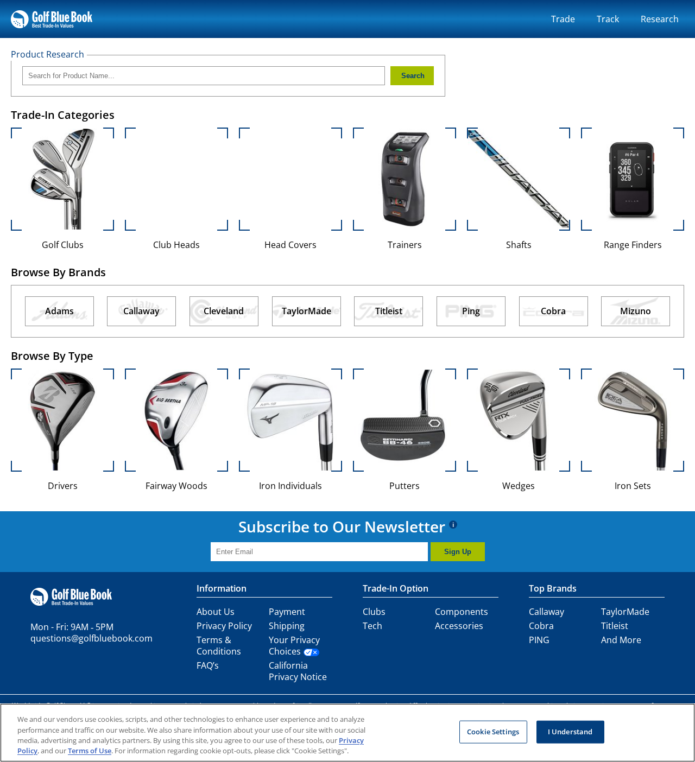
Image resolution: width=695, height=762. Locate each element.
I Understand (570, 731)
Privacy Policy (224, 626)
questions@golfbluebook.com (91, 638)
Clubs (374, 612)
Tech (372, 626)
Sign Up (457, 552)
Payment (287, 612)
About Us (216, 612)
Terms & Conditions (219, 645)
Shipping (287, 626)
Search (413, 76)
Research (660, 19)
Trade (563, 19)
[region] (347, 732)
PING (539, 640)
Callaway (546, 612)
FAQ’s (208, 665)
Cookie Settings (493, 731)
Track (608, 19)
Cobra (541, 626)
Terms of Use (89, 750)
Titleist (614, 626)
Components (461, 612)
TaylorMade (625, 612)
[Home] (51, 19)
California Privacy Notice (298, 671)
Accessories (459, 626)
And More (621, 640)
